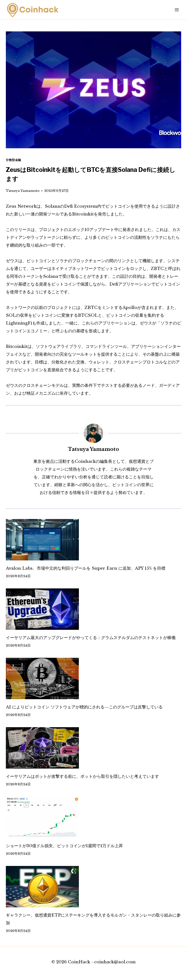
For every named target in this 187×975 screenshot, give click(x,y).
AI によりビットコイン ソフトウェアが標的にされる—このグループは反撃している (84, 707)
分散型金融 (13, 160)
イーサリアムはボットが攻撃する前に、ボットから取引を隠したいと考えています (82, 776)
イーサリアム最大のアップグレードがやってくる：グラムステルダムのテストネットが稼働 (91, 637)
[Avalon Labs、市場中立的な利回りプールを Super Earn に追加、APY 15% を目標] (93, 539)
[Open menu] (176, 9)
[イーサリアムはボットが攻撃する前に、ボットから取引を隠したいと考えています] (93, 748)
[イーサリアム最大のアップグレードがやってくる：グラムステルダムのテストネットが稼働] (93, 609)
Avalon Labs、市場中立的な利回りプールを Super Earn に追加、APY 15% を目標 (85, 568)
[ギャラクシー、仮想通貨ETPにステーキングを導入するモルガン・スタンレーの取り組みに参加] (93, 886)
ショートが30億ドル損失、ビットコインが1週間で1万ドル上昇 (64, 845)
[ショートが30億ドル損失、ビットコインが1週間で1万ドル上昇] (93, 817)
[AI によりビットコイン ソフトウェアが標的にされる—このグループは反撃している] (93, 678)
